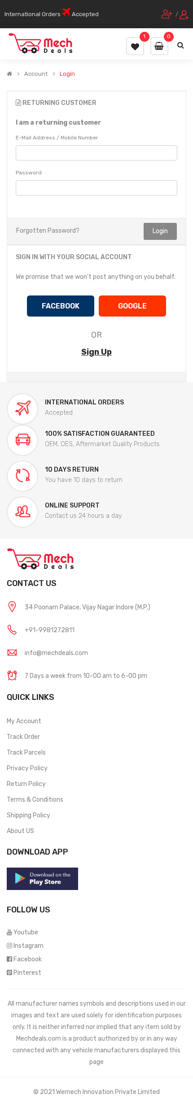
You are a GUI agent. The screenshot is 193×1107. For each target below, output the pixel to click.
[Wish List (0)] (135, 46)
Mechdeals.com (38, 1038)
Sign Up (96, 352)
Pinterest (27, 973)
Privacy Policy (27, 768)
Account (36, 74)
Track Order (23, 737)
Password (29, 172)
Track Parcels (26, 752)
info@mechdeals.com (56, 653)
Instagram (28, 946)
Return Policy (26, 784)
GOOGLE (132, 306)
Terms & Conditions (35, 799)
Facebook (27, 959)
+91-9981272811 (50, 630)
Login (67, 74)
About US (20, 831)
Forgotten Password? (47, 230)
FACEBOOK (60, 306)
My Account (24, 721)
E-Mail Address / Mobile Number (57, 138)
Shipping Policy (28, 815)
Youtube (25, 932)
